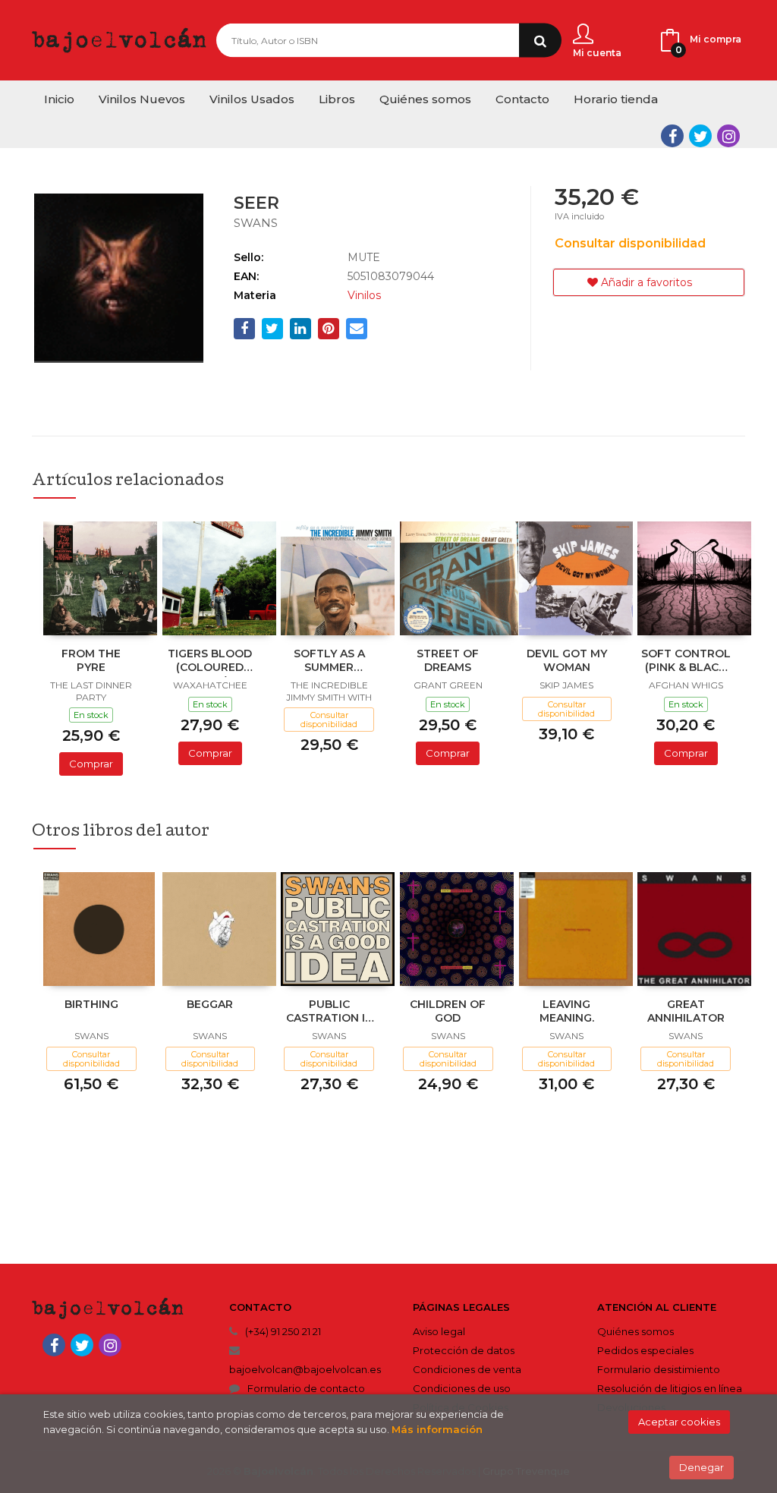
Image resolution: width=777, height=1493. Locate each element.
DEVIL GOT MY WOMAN (567, 660)
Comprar (91, 764)
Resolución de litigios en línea (669, 1388)
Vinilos (364, 295)
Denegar (701, 1467)
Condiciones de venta (467, 1369)
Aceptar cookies (679, 1422)
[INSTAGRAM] (728, 135)
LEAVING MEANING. (566, 1011)
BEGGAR (210, 1004)
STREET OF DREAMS (448, 660)
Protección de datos (463, 1350)
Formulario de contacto (306, 1388)
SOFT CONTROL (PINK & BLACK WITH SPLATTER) (686, 662)
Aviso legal (439, 1331)
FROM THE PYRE (91, 660)
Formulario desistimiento (658, 1369)
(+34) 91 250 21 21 (283, 1331)
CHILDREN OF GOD (448, 1011)
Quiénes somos (635, 1331)
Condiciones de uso (462, 1388)
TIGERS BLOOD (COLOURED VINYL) (210, 662)
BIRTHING (91, 1004)
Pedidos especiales (645, 1350)
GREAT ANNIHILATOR (686, 1011)
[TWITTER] (700, 135)
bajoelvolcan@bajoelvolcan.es (305, 1369)
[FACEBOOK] (672, 135)
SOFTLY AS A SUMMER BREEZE (329, 662)
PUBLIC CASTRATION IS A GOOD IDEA (329, 1012)
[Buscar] (540, 41)
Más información (437, 1429)
